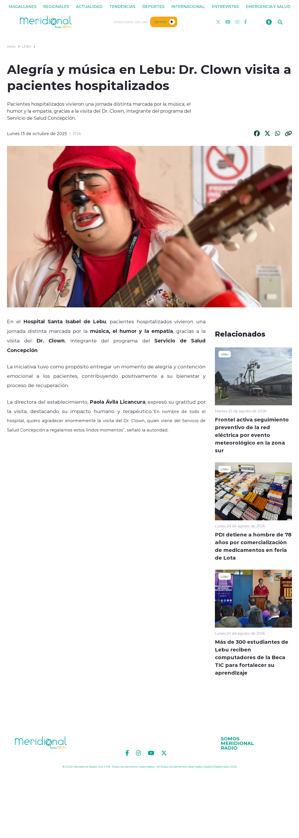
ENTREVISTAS (225, 6)
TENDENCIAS (122, 6)
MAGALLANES (22, 6)
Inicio (11, 46)
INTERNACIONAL (188, 6)
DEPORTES (153, 6)
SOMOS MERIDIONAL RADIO (237, 743)
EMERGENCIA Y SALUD (268, 6)
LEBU (26, 46)
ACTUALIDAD (89, 6)
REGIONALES (56, 6)
